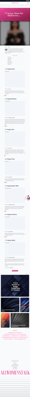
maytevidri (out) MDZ (12, 117)
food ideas (10, 51)
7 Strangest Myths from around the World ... (15, 332)
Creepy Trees (9, 60)
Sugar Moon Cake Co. (12, 204)
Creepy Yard (9, 59)
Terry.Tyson (10, 148)
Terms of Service (15, 368)
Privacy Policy (15, 367)
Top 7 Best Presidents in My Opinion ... (10, 334)
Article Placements (15, 364)
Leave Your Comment (15, 270)
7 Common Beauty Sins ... (23, 335)
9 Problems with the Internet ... (23, 337)
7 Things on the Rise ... (15, 335)
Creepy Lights (9, 64)
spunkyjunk (11, 267)
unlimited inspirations (12, 257)
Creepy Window (10, 58)
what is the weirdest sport (21, 334)
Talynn (1, 19)
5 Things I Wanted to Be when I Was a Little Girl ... (10, 337)
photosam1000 (11, 231)
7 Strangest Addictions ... (6, 335)
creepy (6, 52)
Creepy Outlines (10, 63)
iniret (28, 328)
